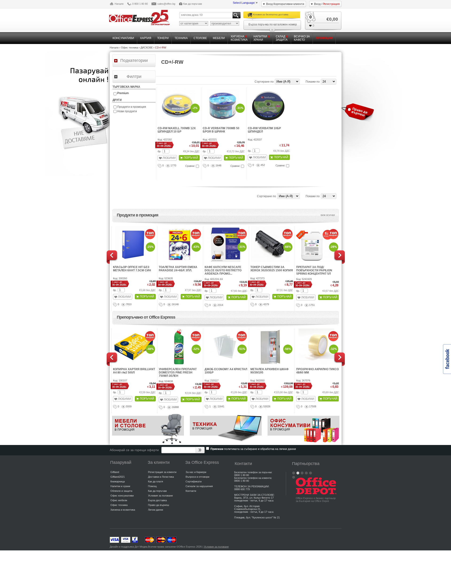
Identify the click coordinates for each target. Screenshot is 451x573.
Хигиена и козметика (122, 509)
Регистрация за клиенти (162, 472)
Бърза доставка (157, 500)
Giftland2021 (117, 476)
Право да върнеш (158, 505)
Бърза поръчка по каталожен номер (273, 24)
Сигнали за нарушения (199, 486)
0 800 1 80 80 (140, 3)
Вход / (327, 4)
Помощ (152, 486)
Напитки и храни (120, 486)
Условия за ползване (160, 495)
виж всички (328, 215)
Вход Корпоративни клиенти (285, 4)
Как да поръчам (192, 3)
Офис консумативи (122, 495)
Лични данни (155, 509)
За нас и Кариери (196, 472)
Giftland (114, 472)
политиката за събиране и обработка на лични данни (260, 449)
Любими (169, 158)
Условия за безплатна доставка (270, 14)
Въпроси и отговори (197, 476)
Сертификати (194, 481)
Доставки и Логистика (161, 476)
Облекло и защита (121, 490)
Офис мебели (118, 500)
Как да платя (155, 481)
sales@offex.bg (166, 3)
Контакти (191, 490)
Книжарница (117, 481)
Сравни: (190, 165)
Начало (119, 3)
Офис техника (119, 505)
